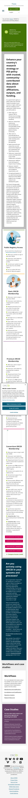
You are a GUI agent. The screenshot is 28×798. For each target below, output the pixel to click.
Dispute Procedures (14, 789)
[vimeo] (7, 763)
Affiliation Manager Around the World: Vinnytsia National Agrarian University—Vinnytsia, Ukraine (13, 725)
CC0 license (16, 768)
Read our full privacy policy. (8, 400)
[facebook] (14, 759)
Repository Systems (9, 695)
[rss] (20, 763)
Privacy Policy (14, 780)
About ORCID (14, 778)
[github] (14, 763)
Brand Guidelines (14, 791)
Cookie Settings (14, 793)
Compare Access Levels (15, 554)
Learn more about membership (14, 541)
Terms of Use (14, 782)
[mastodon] (17, 759)
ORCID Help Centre (14, 786)
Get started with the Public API (14, 537)
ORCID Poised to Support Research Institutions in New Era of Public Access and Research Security (13, 738)
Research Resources (9, 697)
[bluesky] (10, 759)
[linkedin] (6, 759)
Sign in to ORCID (14, 9)
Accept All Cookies (14, 408)
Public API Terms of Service (11, 252)
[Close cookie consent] (25, 384)
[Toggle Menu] (3, 10)
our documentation (16, 641)
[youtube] (21, 759)
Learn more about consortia (14, 550)
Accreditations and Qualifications (12, 692)
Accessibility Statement (14, 784)
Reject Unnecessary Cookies (14, 404)
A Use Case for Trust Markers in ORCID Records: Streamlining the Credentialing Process (12, 731)
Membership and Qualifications (12, 689)
